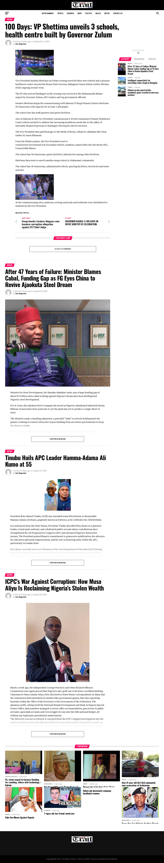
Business (70, 13)
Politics (88, 13)
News (79, 13)
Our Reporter (20, 44)
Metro (107, 13)
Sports (60, 13)
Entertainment (48, 13)
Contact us (117, 13)
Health (98, 13)
